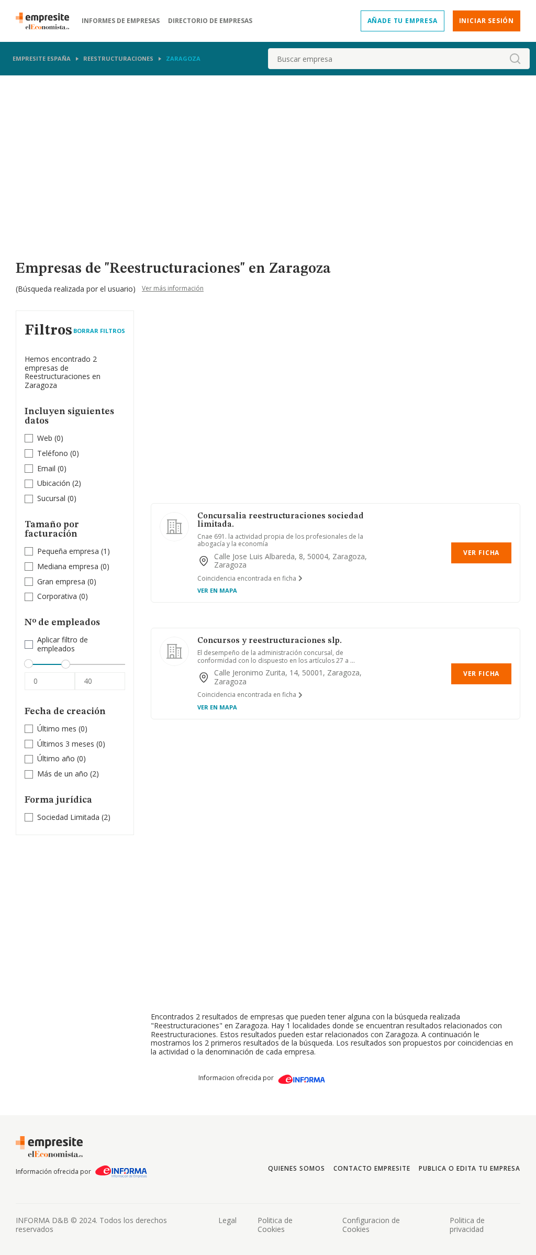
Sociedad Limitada (68, 817)
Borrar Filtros (99, 330)
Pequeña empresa (68, 551)
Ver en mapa (217, 590)
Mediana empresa (67, 566)
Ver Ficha (481, 552)
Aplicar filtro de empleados (62, 644)
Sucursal (51, 498)
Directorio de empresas (210, 21)
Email (46, 468)
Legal (227, 1220)
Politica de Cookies (275, 1224)
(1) (73, 551)
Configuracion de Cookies (371, 1224)
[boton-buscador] (515, 58)
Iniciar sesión (486, 20)
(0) (50, 438)
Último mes (56, 729)
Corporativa (57, 596)
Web (44, 438)
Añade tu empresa (402, 20)
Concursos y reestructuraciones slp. (269, 641)
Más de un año (62, 774)
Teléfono (52, 453)
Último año (56, 758)
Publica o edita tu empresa (469, 1168)
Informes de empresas (121, 21)
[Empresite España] (46, 21)
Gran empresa (61, 581)
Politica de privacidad (467, 1224)
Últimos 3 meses (65, 744)
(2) (59, 483)
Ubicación (53, 483)
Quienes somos (296, 1168)
